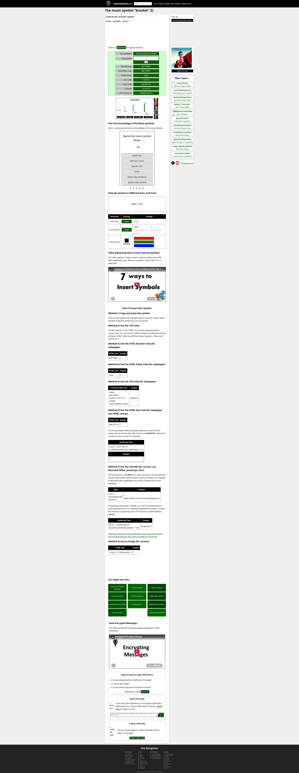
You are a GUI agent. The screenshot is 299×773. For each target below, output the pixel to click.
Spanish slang (129, 762)
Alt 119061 (146, 66)
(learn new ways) (182, 105)
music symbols (117, 613)
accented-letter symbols (117, 604)
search (153, 771)
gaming (141, 756)
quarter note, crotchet (137, 182)
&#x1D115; (146, 84)
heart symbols (137, 604)
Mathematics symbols (156, 604)
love (155, 4)
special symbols (156, 588)
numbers (178, 4)
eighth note (137, 155)
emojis (167, 4)
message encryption (131, 764)
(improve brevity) (182, 133)
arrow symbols (137, 588)
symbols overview (169, 754)
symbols (184, 4)
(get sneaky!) (182, 112)
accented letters (169, 755)
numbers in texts (130, 761)
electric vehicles (143, 761)
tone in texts (129, 756)
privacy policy (159, 771)
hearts (166, 762)
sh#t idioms (142, 768)
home (108, 21)
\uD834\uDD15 (146, 93)
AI (140, 759)
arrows (166, 756)
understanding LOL (156, 755)
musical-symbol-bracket (146, 53)
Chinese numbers (144, 764)
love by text (129, 754)
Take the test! (182, 71)
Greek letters (168, 761)
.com (122, 3)
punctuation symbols (156, 613)
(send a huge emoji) (182, 84)
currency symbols (117, 596)
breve (137, 171)
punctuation (168, 766)
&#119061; (146, 71)
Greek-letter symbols (156, 596)
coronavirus (142, 766)
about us (143, 771)
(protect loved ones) (182, 98)
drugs (160, 4)
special (166, 768)
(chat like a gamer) (182, 119)
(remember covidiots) (182, 154)
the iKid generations (156, 758)
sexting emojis (129, 755)
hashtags (128, 758)
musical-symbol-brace (182, 20)
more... (190, 4)
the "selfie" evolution (156, 756)
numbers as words (130, 759)
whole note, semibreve (137, 177)
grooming (142, 758)
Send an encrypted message (117, 588)
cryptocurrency (143, 762)
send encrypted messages (141, 628)
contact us (148, 771)
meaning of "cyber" (156, 754)
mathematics (168, 764)
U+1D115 (146, 88)
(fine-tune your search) (182, 91)
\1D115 (146, 80)
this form (145, 691)
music (125, 21)
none (146, 75)
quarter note (137, 166)
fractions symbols (137, 596)
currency (167, 758)
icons (172, 4)
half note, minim (137, 161)
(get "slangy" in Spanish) (182, 140)
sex (163, 4)
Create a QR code (137, 738)
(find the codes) (182, 147)
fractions (167, 759)
